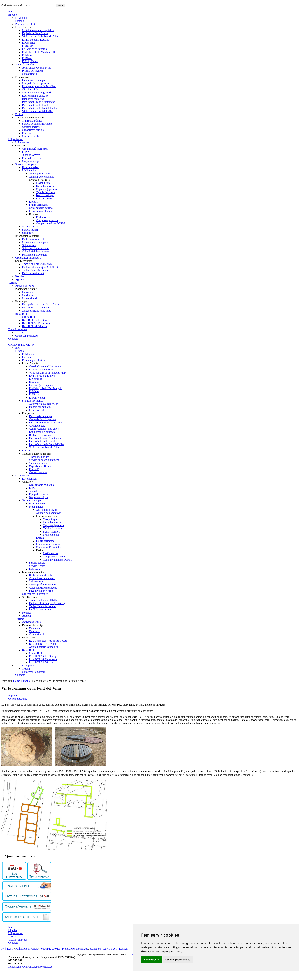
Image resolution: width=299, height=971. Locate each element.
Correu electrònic (17, 698)
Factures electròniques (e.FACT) (40, 267)
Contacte (13, 338)
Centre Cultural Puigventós (37, 92)
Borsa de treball (30, 167)
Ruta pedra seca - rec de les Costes (41, 304)
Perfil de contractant (33, 273)
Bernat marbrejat (45, 195)
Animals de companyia (41, 176)
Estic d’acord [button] (151, 959)
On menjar (28, 291)
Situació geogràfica (25, 64)
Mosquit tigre (43, 182)
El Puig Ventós (30, 61)
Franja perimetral (38, 204)
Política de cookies (50, 948)
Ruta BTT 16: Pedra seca (36, 323)
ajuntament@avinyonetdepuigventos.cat (30, 966)
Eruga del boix (44, 198)
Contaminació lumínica (41, 210)
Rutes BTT (21, 313)
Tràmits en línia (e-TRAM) (37, 263)
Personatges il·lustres (26, 24)
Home (16, 680)
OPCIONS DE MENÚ (21, 344)
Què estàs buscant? (11, 5)
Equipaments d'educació (35, 95)
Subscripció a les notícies (35, 248)
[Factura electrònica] (26, 899)
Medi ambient (29, 170)
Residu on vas (43, 217)
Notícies (19, 276)
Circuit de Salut (30, 89)
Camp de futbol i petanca (35, 83)
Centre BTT (28, 316)
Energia (33, 201)
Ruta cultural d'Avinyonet (36, 307)
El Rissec (27, 58)
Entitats (19, 114)
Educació (27, 133)
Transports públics (32, 120)
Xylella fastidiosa (45, 192)
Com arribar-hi (30, 73)
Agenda (19, 279)
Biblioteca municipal (33, 98)
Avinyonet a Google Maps (36, 67)
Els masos (27, 45)
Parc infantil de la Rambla (36, 105)
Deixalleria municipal (34, 80)
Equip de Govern (31, 157)
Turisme (12, 282)
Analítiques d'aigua (39, 173)
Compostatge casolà (47, 220)
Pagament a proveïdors (34, 254)
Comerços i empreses (26, 335)
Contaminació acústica (41, 207)
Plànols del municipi (33, 70)
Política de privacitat (26, 948)
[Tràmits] (26, 889)
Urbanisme (28, 232)
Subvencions (29, 245)
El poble (12, 14)
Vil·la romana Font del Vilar (37, 111)
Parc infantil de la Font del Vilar (39, 108)
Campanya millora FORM (50, 223)
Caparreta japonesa (46, 189)
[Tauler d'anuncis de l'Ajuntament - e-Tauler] (26, 910)
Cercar (60, 5)
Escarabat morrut (45, 186)
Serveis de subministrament (37, 123)
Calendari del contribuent (36, 251)
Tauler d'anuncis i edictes (35, 270)
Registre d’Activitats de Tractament (109, 948)
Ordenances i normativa (28, 257)
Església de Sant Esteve (35, 33)
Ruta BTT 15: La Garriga (36, 320)
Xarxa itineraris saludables (36, 310)
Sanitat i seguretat (31, 126)
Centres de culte (31, 136)
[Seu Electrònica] (14, 878)
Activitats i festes (24, 285)
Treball (19, 332)
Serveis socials (30, 226)
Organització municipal (35, 148)
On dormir (28, 295)
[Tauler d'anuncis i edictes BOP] (26, 920)
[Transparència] (39, 878)
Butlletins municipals (33, 239)
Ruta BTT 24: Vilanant (34, 326)
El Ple (25, 151)
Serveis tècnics (30, 229)
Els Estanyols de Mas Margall (38, 52)
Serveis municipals (25, 164)
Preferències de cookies (75, 948)
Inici (10, 11)
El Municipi (21, 17)
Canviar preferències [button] (177, 959)
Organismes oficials (33, 129)
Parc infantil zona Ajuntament (38, 101)
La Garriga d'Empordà (34, 48)
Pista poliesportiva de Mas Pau (39, 86)
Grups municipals (31, 161)
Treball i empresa (17, 329)
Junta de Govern (31, 154)
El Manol (27, 55)
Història (19, 20)
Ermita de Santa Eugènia (35, 39)
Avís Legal (7, 948)
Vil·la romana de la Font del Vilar (40, 36)
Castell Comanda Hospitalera (38, 30)
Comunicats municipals (35, 242)
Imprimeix (14, 695)
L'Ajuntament (15, 139)
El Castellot (28, 42)
